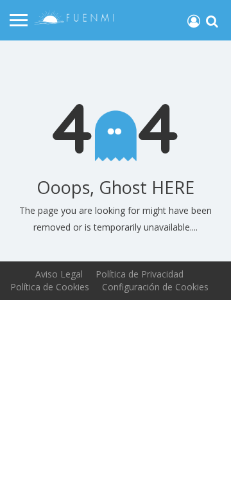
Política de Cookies (49, 287)
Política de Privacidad (140, 274)
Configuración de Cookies (155, 287)
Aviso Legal (59, 274)
